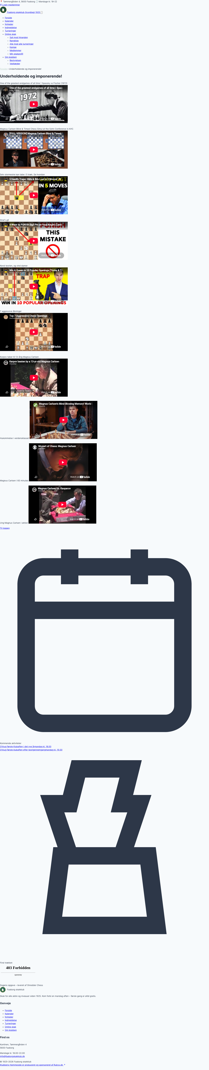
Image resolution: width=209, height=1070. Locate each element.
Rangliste (14, 40)
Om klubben (11, 57)
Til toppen (5, 528)
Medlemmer (15, 50)
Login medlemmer (11, 5)
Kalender (9, 21)
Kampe (13, 47)
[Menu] (42, 12)
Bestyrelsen (15, 60)
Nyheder (9, 24)
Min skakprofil (16, 54)
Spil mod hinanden (19, 37)
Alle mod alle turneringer (22, 44)
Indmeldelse (11, 27)
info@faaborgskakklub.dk (12, 1056)
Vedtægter (15, 63)
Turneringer (10, 31)
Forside (8, 18)
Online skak (10, 34)
